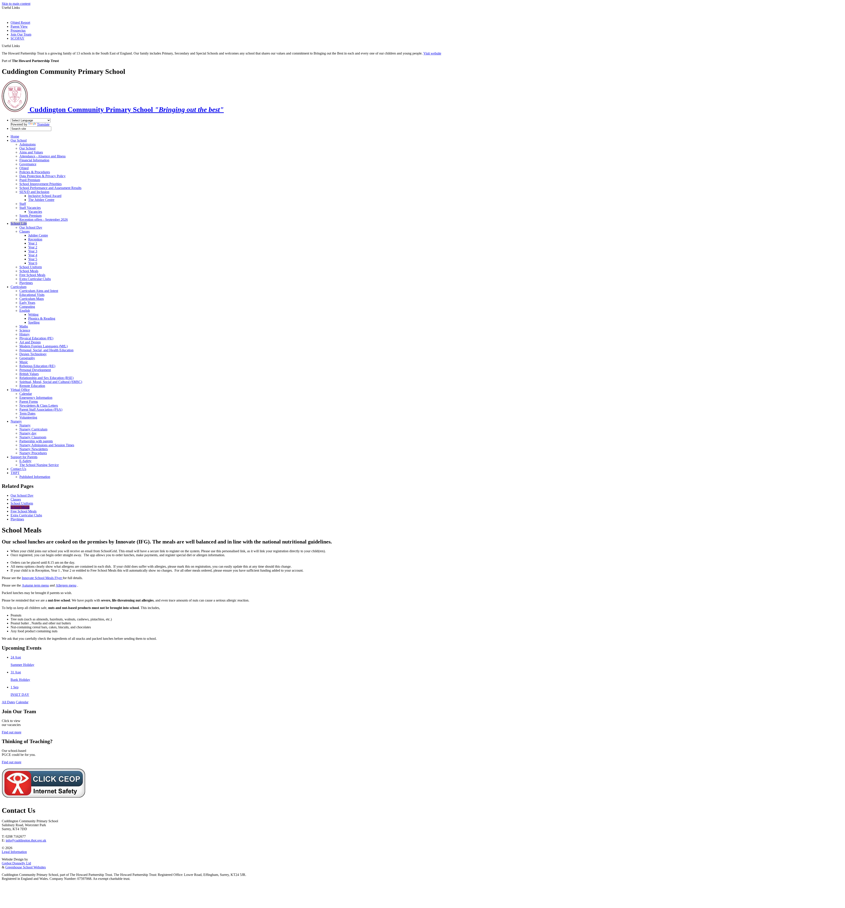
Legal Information (14, 852)
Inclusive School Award (44, 196)
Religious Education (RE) (37, 366)
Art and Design (30, 342)
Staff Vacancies (30, 208)
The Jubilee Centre (41, 200)
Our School (19, 140)
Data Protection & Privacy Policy (42, 176)
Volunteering (28, 417)
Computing (27, 306)
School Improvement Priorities (40, 184)
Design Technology (33, 354)
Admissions (27, 144)
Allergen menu (66, 585)
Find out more (11, 732)
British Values (29, 374)
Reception (35, 239)
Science (24, 330)
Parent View (19, 26)
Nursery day (28, 433)
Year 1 (32, 243)
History (24, 334)
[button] (21, 45)
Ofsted (24, 168)
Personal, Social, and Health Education (46, 350)
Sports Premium (30, 215)
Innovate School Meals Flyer (42, 578)
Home (15, 136)
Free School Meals (32, 275)
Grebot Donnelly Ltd (16, 863)
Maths (23, 326)
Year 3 (32, 251)
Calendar (25, 394)
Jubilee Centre (38, 235)
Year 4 (32, 255)
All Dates (8, 702)
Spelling (34, 322)
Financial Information (34, 160)
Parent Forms (28, 401)
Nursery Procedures (33, 453)
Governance (27, 164)
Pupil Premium (29, 180)
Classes (24, 231)
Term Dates (27, 413)
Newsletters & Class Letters (38, 405)
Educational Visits (31, 295)
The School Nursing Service (39, 465)
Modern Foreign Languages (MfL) (43, 346)
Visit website (432, 53)
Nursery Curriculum (33, 429)
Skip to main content (16, 3)
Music (23, 362)
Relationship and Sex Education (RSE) (46, 378)
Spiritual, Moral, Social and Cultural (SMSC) (50, 382)
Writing (33, 314)
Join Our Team (21, 34)
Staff (22, 204)
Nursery (16, 421)
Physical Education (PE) (36, 338)
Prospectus (18, 30)
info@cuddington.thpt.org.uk (26, 840)
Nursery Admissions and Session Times (46, 445)
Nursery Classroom (32, 437)
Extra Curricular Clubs (35, 279)
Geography (27, 358)
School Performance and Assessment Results (50, 188)
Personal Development (35, 370)
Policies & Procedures (34, 172)
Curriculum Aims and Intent (38, 291)
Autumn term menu (35, 585)
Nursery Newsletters (33, 449)
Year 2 (32, 247)
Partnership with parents (36, 441)
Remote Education (32, 386)
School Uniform (30, 267)
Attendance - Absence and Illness (42, 156)
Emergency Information (35, 397)
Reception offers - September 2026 (43, 219)
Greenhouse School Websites (25, 867)
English (24, 310)
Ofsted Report (20, 22)
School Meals (28, 271)
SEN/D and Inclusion (34, 192)
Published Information (34, 477)
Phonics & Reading (41, 318)
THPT (15, 473)
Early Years (27, 302)
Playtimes (26, 283)
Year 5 (32, 259)
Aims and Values (31, 152)
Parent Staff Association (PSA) (40, 409)
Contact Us (18, 469)
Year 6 (32, 263)
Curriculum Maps (31, 299)
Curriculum (18, 287)
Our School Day (30, 227)
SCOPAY (17, 38)
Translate (43, 124)
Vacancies (35, 211)
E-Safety (25, 461)
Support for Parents (24, 457)
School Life (19, 223)
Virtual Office (20, 390)
